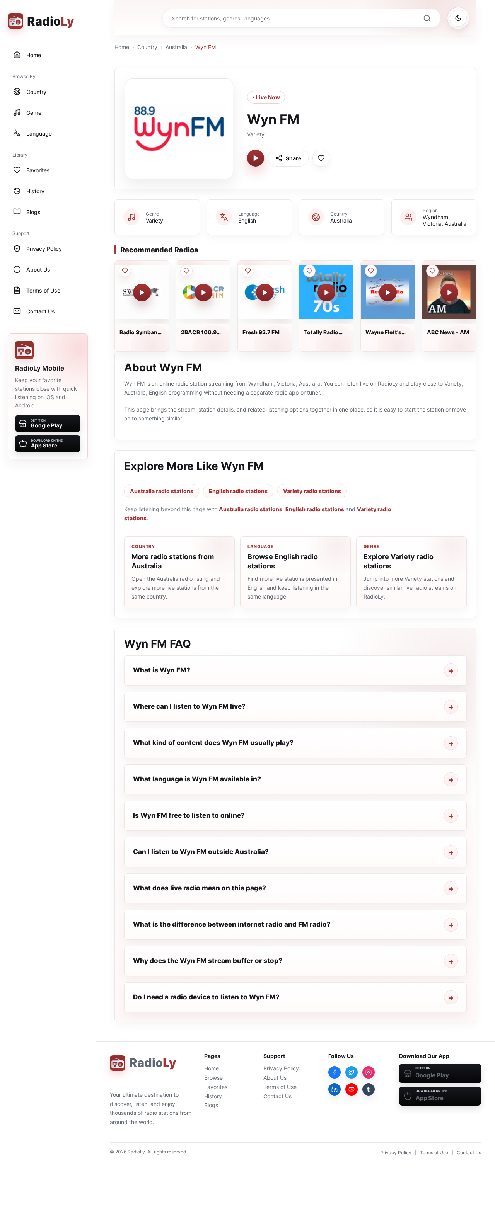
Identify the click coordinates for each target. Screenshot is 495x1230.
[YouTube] (351, 1089)
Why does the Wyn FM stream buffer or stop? (207, 961)
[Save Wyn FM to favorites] (320, 158)
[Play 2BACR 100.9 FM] (203, 292)
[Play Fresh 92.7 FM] (265, 292)
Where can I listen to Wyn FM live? (189, 706)
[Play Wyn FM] (255, 158)
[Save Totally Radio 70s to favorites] (309, 271)
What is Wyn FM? (161, 670)
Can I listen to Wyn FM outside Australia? (201, 852)
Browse (213, 1077)
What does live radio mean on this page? (199, 888)
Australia (176, 47)
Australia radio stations (161, 491)
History (213, 1096)
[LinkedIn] (334, 1089)
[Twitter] (351, 1072)
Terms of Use (280, 1087)
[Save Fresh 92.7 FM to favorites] (248, 271)
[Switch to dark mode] (458, 18)
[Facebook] (334, 1072)
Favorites (215, 1087)
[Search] (427, 18)
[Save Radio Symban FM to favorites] (125, 271)
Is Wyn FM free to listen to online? (189, 815)
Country (147, 47)
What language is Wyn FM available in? (197, 779)
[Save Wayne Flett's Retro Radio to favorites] (371, 271)
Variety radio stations (312, 491)
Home (121, 47)
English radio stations (238, 491)
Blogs (211, 1105)
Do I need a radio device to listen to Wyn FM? (206, 997)
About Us (275, 1077)
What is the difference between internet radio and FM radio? (232, 924)
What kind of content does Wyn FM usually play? (213, 743)
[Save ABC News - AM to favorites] (432, 271)
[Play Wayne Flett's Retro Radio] (388, 292)
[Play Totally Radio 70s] (326, 292)
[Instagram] (368, 1072)
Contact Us (277, 1096)
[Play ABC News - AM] (449, 292)
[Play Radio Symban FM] (142, 292)
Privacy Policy (281, 1068)
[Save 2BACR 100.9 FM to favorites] (186, 271)
